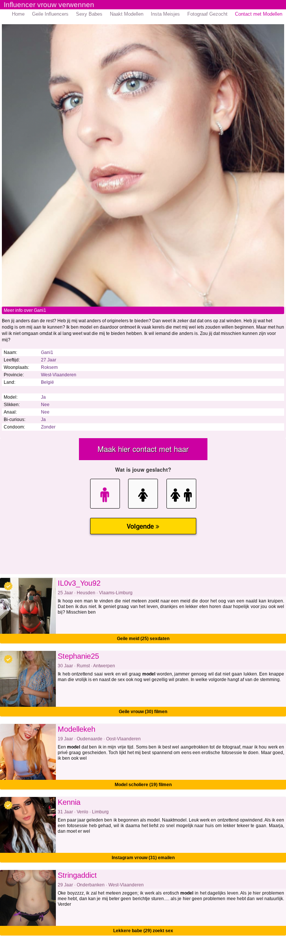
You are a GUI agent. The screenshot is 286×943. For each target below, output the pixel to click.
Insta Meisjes (165, 14)
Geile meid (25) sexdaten (143, 638)
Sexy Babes (89, 14)
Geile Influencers (50, 14)
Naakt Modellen (126, 14)
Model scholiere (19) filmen (143, 784)
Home (18, 14)
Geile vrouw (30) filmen (143, 711)
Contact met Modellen (258, 14)
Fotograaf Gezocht (207, 14)
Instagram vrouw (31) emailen (143, 857)
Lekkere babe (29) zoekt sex (143, 930)
